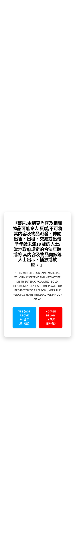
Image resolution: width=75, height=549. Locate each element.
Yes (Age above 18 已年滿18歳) (24, 317)
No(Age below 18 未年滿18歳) (51, 317)
